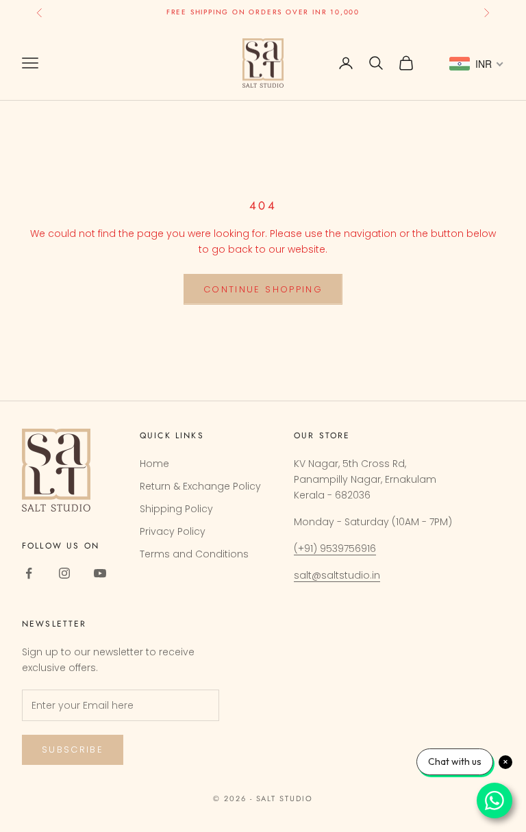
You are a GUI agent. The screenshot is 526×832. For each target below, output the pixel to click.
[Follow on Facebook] (29, 573)
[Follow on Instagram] (64, 573)
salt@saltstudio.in (337, 575)
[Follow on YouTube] (100, 573)
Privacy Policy (172, 531)
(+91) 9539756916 (335, 548)
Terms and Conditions (194, 554)
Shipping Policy (176, 509)
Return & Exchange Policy (200, 486)
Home (154, 463)
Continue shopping (263, 289)
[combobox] (476, 64)
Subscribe (72, 749)
